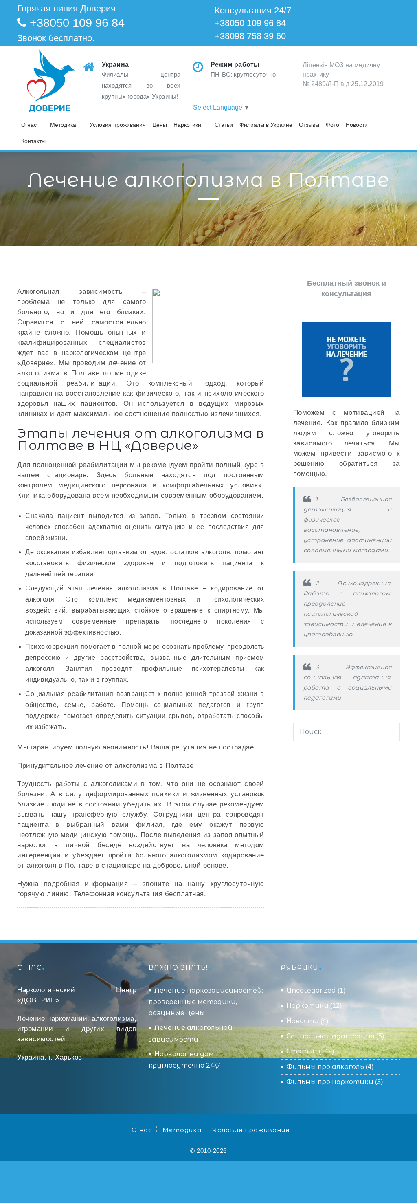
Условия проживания (118, 124)
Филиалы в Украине (265, 124)
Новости (357, 124)
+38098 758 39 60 (250, 36)
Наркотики (187, 124)
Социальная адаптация (330, 1036)
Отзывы (309, 124)
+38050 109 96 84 (77, 22)
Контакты (33, 141)
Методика (63, 124)
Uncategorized (311, 990)
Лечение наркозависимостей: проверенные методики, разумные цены (206, 1002)
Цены (159, 124)
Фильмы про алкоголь (325, 1067)
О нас (29, 124)
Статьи (224, 124)
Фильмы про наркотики (329, 1082)
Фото (332, 124)
